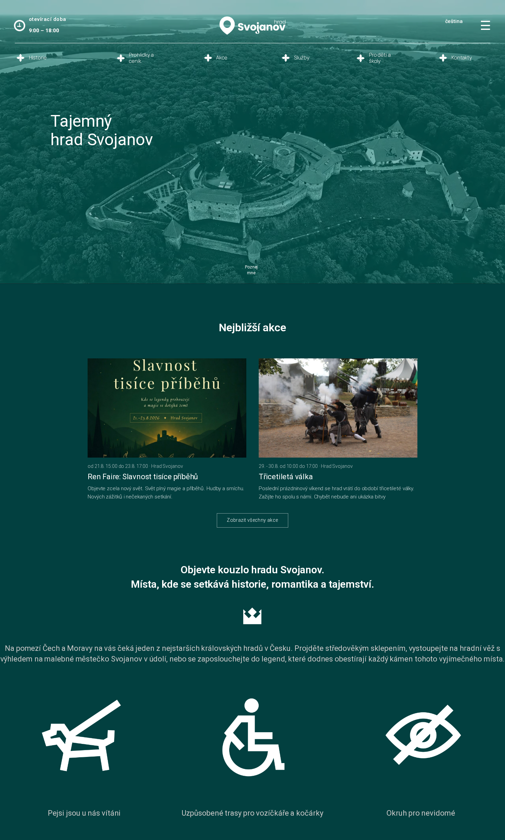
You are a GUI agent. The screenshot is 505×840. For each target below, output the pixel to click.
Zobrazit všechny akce (252, 520)
